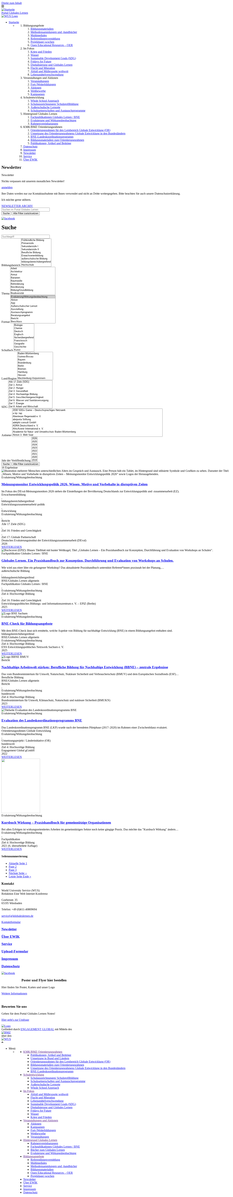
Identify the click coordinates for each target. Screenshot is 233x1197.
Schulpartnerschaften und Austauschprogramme (58, 110)
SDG (4, 406)
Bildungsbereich (10, 265)
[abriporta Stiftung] (87, 419)
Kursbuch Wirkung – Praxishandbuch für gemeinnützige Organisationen (56, 822)
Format (5, 321)
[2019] (34, 460)
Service (27, 156)
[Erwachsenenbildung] (36, 255)
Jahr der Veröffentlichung (16, 460)
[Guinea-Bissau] (35, 356)
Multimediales (39, 35)
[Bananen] (32, 277)
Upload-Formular (14, 951)
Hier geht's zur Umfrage (15, 1019)
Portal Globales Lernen (14, 12)
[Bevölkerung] (32, 287)
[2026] (34, 438)
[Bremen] (35, 369)
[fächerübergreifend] (24, 337)
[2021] (34, 454)
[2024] (34, 444)
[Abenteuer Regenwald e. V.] (87, 416)
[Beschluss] (33, 321)
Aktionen (36, 87)
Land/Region (9, 378)
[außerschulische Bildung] (36, 258)
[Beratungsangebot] (33, 315)
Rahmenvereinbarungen (44, 123)
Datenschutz (30, 146)
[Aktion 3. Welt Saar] (87, 435)
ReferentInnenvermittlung (45, 38)
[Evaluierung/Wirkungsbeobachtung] (33, 296)
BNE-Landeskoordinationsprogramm (52, 136)
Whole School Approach (45, 100)
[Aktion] (33, 300)
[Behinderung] (32, 284)
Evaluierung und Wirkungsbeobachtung (53, 120)
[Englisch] (24, 334)
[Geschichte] (24, 346)
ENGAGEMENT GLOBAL (37, 1029)
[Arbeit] (32, 268)
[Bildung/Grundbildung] (32, 290)
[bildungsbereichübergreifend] (36, 261)
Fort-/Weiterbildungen (43, 84)
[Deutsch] (24, 331)
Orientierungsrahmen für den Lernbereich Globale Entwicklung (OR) (70, 130)
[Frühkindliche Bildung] (36, 240)
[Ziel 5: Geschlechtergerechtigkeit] (30, 397)
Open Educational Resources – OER (52, 45)
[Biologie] (24, 325)
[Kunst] (24, 350)
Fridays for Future (41, 61)
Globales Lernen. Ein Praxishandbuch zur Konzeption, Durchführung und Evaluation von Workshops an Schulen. (87, 560)
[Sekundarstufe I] (36, 246)
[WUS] (9, 16)
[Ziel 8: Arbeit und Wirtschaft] (30, 406)
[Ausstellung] (33, 309)
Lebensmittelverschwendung (47, 74)
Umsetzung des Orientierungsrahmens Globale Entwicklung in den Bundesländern (78, 133)
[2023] (34, 447)
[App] (33, 303)
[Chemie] (24, 328)
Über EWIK (30, 159)
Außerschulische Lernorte (45, 107)
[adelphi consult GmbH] (87, 422)
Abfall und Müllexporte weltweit (49, 71)
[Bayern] (35, 359)
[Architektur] (32, 271)
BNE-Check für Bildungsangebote (26, 623)
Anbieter (6, 435)
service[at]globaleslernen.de (17, 915)
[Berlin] (35, 366)
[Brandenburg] (35, 362)
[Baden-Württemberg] (35, 353)
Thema (5, 293)
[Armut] (32, 274)
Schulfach (7, 350)
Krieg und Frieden (41, 51)
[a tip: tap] (87, 413)
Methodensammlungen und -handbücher (54, 32)
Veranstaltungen (40, 81)
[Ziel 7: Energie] (30, 403)
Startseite (14, 22)
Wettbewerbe (38, 90)
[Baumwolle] (32, 280)
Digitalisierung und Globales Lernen (51, 64)
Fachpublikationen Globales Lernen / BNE (55, 117)
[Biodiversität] (32, 293)
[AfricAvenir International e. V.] (87, 428)
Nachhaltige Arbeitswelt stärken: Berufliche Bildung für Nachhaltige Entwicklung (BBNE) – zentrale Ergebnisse (84, 667)
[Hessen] (35, 375)
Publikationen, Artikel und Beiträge (51, 143)
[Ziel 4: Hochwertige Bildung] (30, 394)
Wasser (35, 54)
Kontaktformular (11, 922)
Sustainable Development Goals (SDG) (53, 58)
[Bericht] (33, 318)
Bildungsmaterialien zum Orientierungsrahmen (57, 140)
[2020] (34, 457)
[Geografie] (24, 343)
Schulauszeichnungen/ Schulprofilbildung (54, 104)
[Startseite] (8, 9)
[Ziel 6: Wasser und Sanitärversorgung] (30, 400)
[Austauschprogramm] (33, 312)
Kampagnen (38, 94)
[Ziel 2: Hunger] (30, 388)
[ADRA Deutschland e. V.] (87, 425)
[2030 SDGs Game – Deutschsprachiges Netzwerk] (87, 410)
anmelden (7, 187)
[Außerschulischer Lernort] (33, 306)
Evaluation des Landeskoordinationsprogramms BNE (41, 720)
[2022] (34, 451)
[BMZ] (6, 1032)
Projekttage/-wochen (42, 41)
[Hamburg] (35, 372)
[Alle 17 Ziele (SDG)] (30, 381)
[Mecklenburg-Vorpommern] (35, 378)
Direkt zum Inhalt (11, 3)
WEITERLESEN (11, 546)
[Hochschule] (36, 265)
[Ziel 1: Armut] (30, 385)
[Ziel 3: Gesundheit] (30, 391)
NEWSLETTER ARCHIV (17, 205)
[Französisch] (24, 340)
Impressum (29, 149)
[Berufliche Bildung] (36, 252)
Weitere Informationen (14, 993)
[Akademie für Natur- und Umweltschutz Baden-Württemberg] (87, 431)
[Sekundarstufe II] (36, 249)
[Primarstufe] (36, 243)
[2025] (34, 441)
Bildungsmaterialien (42, 28)
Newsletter (29, 153)
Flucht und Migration (43, 68)
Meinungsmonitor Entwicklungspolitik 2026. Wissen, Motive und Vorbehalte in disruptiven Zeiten (74, 484)
